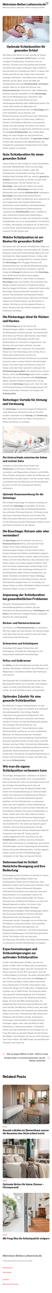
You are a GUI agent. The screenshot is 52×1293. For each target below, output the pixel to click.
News (5, 1127)
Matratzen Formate (11, 1284)
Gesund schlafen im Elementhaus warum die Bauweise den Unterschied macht (26, 1132)
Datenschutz (8, 1268)
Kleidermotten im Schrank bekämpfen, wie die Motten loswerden (24, 1059)
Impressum (7, 1272)
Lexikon (6, 1279)
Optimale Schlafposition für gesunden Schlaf (26, 48)
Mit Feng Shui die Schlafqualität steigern (26, 1238)
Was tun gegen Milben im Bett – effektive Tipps (27, 1054)
